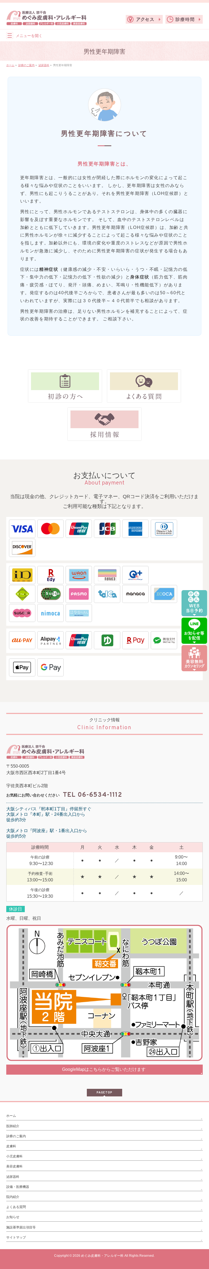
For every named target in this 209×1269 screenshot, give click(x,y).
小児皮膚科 (14, 1156)
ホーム (11, 1116)
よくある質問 (16, 1207)
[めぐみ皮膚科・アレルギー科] (46, 19)
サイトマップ (16, 1237)
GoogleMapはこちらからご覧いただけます (104, 1069)
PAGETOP (104, 1093)
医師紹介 (12, 1126)
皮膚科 (11, 1146)
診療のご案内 (16, 1136)
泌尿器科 (12, 1177)
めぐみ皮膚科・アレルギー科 (102, 1256)
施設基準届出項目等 (21, 1227)
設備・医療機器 (17, 1187)
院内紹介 (12, 1197)
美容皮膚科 (14, 1166)
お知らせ (12, 1217)
